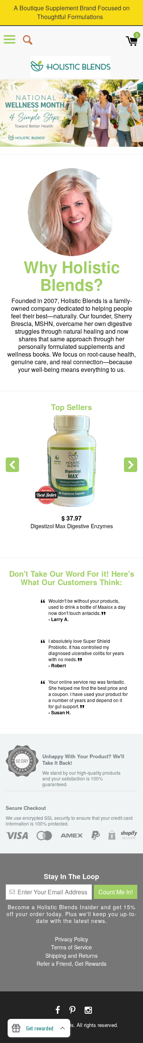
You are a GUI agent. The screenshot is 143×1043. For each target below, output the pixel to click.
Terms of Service (71, 947)
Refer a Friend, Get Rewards (71, 963)
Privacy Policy (71, 939)
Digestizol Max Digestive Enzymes (72, 526)
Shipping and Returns (71, 955)
